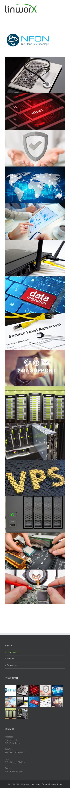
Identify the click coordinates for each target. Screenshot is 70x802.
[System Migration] (34, 702)
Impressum (35, 784)
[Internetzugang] (22, 702)
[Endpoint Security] (45, 690)
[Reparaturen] (22, 690)
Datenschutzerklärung (52, 784)
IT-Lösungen (12, 652)
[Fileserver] (22, 713)
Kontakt (10, 658)
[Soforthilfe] (57, 702)
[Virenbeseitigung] (34, 690)
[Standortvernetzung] (57, 690)
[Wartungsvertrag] (45, 702)
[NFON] (10, 690)
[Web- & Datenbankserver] (10, 713)
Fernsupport (12, 665)
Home (9, 645)
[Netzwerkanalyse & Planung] (10, 702)
